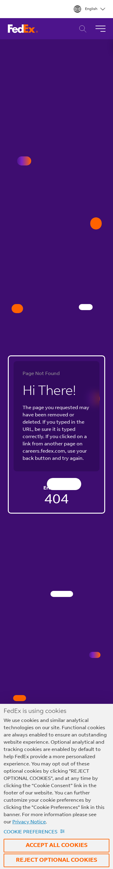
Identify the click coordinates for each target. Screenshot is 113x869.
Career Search (81, 29)
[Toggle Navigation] (100, 29)
